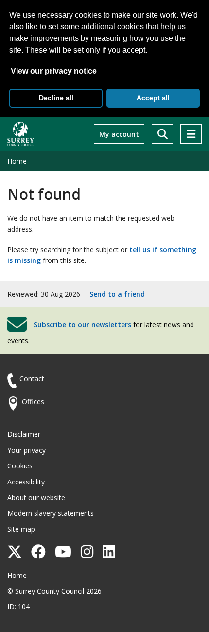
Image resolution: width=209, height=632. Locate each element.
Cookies (20, 465)
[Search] (162, 134)
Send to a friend (117, 293)
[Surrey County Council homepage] (20, 134)
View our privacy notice (54, 71)
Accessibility (26, 481)
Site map (21, 529)
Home (17, 161)
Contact (31, 378)
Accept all (153, 98)
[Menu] (191, 134)
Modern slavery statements (50, 513)
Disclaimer (23, 434)
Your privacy (26, 450)
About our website (36, 497)
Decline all (56, 98)
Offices (33, 401)
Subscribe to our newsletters (82, 324)
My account (119, 134)
